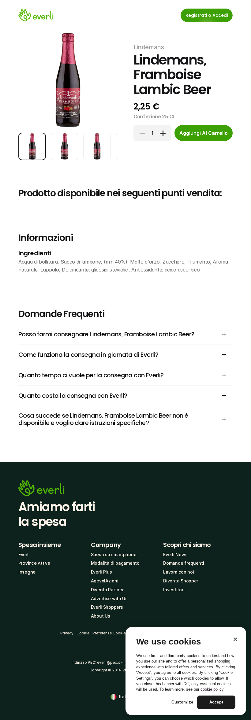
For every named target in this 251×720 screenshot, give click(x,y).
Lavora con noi (178, 571)
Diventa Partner (107, 589)
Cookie (83, 633)
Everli (23, 554)
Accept (216, 702)
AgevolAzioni (104, 580)
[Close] (235, 639)
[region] (186, 671)
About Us (100, 615)
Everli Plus (101, 571)
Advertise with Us (109, 598)
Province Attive (34, 563)
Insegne (27, 572)
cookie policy (212, 689)
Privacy (66, 633)
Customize (182, 702)
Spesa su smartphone (114, 554)
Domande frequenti (183, 563)
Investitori (173, 589)
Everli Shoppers (107, 607)
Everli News (175, 554)
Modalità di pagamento (115, 563)
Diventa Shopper (180, 580)
